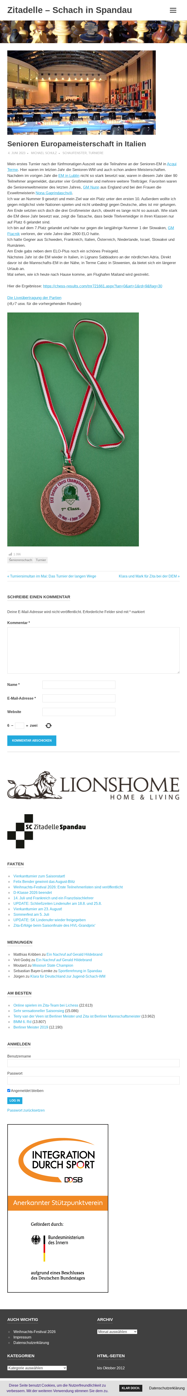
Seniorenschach (20, 560)
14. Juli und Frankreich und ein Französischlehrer (53, 898)
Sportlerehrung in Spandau (80, 971)
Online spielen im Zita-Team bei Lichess (45, 1005)
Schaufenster (74, 153)
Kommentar (18, 623)
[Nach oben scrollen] (179, 1388)
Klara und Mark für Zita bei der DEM (148, 576)
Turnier (41, 560)
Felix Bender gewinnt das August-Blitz (44, 882)
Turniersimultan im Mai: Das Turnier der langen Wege (53, 576)
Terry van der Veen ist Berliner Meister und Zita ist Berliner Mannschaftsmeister (76, 1016)
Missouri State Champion (52, 965)
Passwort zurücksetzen (26, 1110)
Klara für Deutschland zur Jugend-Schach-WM (67, 976)
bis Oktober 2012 (111, 1368)
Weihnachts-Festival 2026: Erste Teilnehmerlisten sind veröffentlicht (68, 887)
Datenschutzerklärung (31, 1343)
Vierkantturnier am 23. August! (37, 909)
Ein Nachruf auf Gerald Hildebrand (74, 954)
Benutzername (19, 1056)
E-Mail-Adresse (21, 698)
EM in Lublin (68, 175)
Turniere (96, 153)
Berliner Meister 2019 (30, 1027)
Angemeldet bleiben (27, 1091)
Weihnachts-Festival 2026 (34, 1332)
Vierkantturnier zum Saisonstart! (39, 876)
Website (14, 712)
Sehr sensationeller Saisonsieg (38, 1011)
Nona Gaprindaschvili (54, 193)
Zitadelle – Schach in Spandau (69, 10)
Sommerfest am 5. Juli (31, 914)
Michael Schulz (44, 153)
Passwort (14, 1073)
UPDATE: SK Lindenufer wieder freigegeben (49, 920)
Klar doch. (131, 1388)
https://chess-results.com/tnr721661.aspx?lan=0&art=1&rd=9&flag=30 (102, 286)
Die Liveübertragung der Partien (34, 298)
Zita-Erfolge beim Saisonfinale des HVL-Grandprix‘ (54, 925)
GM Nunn (91, 187)
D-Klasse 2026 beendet (32, 893)
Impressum (22, 1337)
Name (13, 685)
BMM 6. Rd (22, 1022)
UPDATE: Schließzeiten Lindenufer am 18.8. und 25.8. (57, 903)
